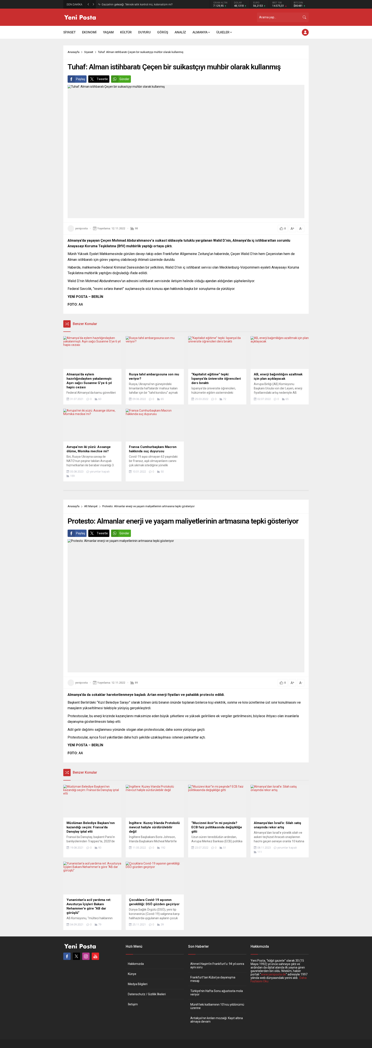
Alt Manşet (91, 506)
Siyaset (88, 52)
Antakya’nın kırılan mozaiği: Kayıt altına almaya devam (216, 1019)
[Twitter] (76, 956)
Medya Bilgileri (137, 984)
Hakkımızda (136, 964)
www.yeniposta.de (273, 974)
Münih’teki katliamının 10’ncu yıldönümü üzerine (217, 1006)
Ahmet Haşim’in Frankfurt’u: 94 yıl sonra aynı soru (217, 965)
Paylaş (80, 79)
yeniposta (81, 228)
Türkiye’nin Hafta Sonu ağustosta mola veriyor (216, 992)
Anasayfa (73, 52)
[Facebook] (67, 956)
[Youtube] (95, 956)
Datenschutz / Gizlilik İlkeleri (147, 994)
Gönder (124, 79)
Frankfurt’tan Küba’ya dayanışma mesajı (212, 979)
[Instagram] (86, 956)
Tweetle (102, 79)
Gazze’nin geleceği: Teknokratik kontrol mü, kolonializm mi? (137, 4)
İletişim (133, 1004)
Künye (132, 974)
